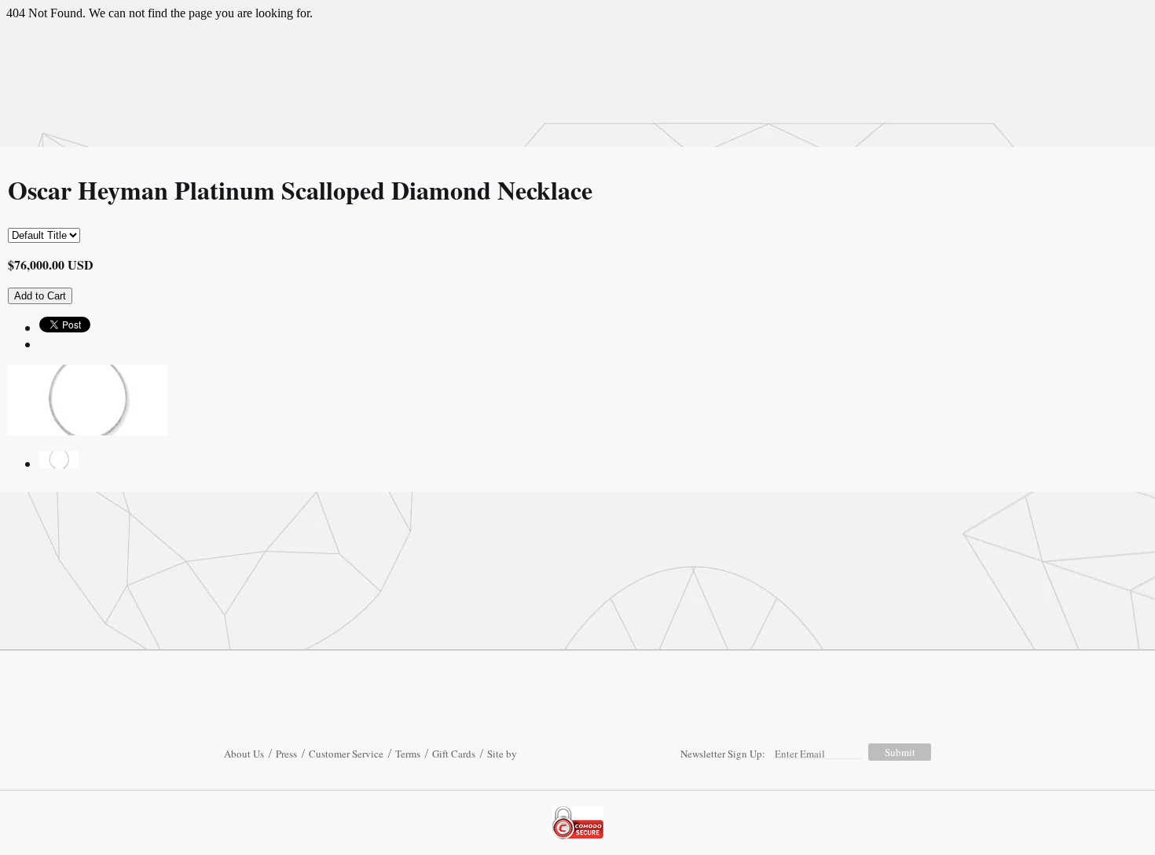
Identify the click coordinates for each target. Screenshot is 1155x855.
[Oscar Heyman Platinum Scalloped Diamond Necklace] (59, 463)
